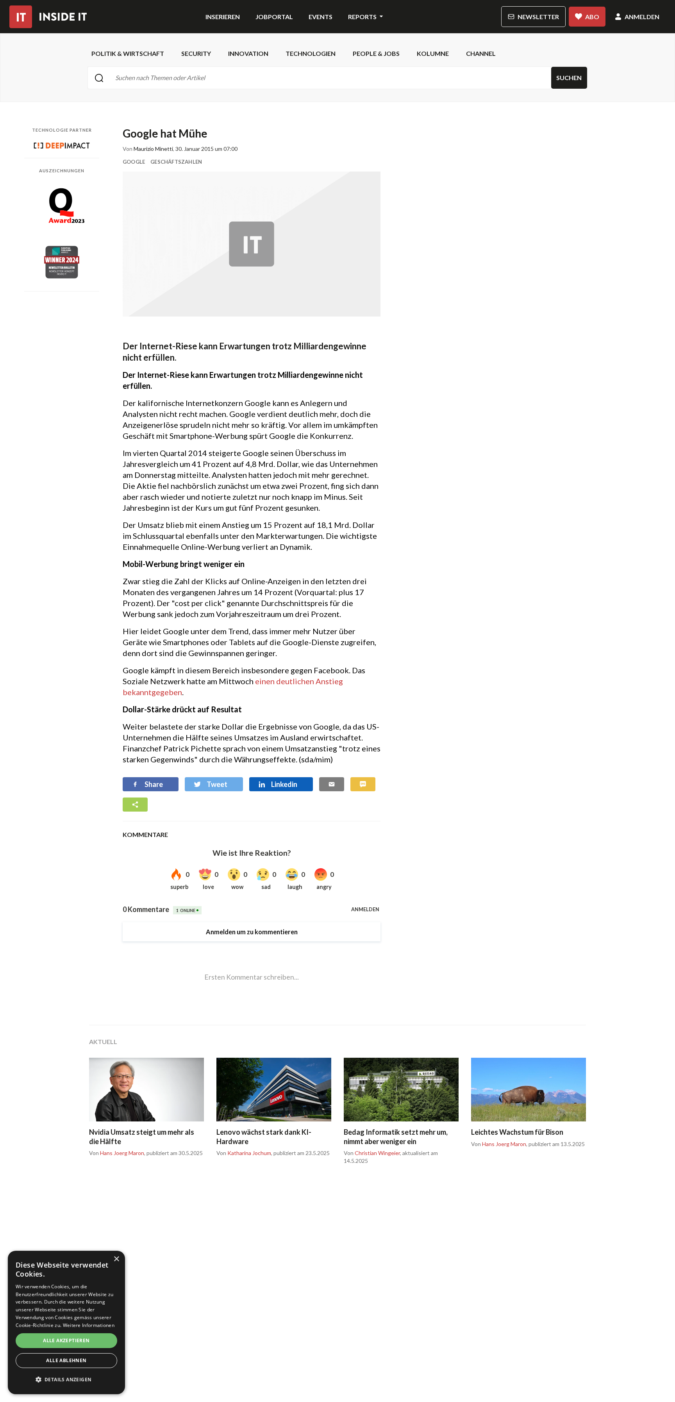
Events (320, 16)
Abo (592, 16)
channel (481, 53)
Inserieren (222, 16)
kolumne (433, 53)
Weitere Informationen (88, 1325)
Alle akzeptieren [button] (66, 1340)
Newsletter (538, 16)
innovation (248, 53)
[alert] (66, 1322)
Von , (117, 1153)
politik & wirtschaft (127, 53)
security (196, 53)
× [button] (116, 1259)
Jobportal (274, 16)
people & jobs (376, 53)
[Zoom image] (251, 244)
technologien (311, 53)
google (134, 162)
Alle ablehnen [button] (66, 1360)
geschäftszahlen (176, 162)
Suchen (569, 77)
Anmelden (642, 16)
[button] (66, 1379)
